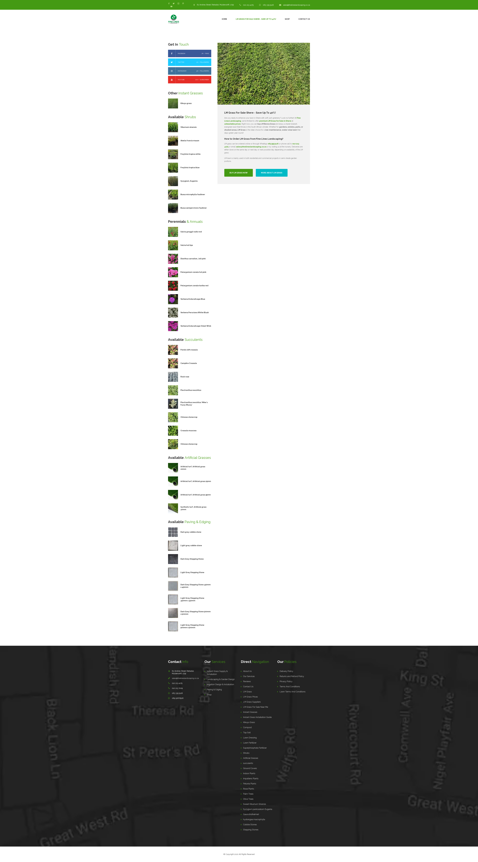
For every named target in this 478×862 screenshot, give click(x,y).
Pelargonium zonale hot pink (193, 272)
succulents (248, 763)
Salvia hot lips (186, 245)
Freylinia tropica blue (190, 168)
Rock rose (184, 377)
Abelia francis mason (189, 141)
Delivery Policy (286, 671)
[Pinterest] (183, 3)
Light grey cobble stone (191, 545)
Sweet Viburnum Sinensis (254, 804)
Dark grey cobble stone (190, 532)
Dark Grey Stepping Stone (192, 559)
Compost (247, 727)
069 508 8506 (177, 698)
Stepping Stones (250, 829)
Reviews (247, 681)
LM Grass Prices (250, 697)
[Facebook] (169, 3)
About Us (247, 671)
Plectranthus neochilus (190, 390)
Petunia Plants (249, 783)
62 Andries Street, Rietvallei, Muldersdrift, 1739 (215, 5)
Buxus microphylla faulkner (192, 194)
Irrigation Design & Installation (220, 684)
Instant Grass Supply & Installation (217, 672)
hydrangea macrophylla (254, 819)
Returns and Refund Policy (292, 676)
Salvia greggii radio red (191, 232)
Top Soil (247, 732)
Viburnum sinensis (188, 127)
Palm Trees (248, 794)
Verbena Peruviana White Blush (194, 313)
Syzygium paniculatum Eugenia (257, 809)
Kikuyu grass (186, 103)
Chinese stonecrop (188, 417)
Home (224, 19)
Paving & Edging (214, 689)
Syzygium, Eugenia (189, 181)
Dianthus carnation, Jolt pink (193, 259)
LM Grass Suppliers (252, 702)
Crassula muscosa (188, 431)
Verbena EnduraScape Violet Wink (195, 326)
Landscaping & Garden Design (221, 679)
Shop (287, 19)
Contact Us (304, 19)
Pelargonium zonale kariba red (194, 286)
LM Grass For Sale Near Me (255, 707)
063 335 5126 (268, 5)
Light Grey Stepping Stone (192, 572)
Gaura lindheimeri (251, 814)
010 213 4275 (248, 5)
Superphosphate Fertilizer (255, 748)
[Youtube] (171, 6)
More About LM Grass (271, 173)
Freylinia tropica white (190, 154)
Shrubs (246, 753)
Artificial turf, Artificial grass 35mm (195, 495)
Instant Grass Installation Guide (257, 717)
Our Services (249, 676)
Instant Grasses (250, 712)
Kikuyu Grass (249, 722)
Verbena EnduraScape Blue (192, 299)
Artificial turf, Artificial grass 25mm (195, 481)
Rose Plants (248, 789)
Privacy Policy (286, 681)
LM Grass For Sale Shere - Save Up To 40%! (256, 19)
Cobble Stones (250, 824)
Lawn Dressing (250, 737)
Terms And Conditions (290, 686)
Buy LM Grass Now (239, 173)
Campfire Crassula (188, 363)
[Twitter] (174, 3)
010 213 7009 (177, 688)
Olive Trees (248, 799)
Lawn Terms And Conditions (292, 691)
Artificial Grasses (250, 758)
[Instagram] (178, 3)
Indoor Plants (249, 773)
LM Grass (247, 691)
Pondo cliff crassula (189, 350)
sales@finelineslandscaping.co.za (296, 5)
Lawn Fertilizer (249, 743)
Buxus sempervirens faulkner (193, 208)
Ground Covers (250, 768)
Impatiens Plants (250, 778)
